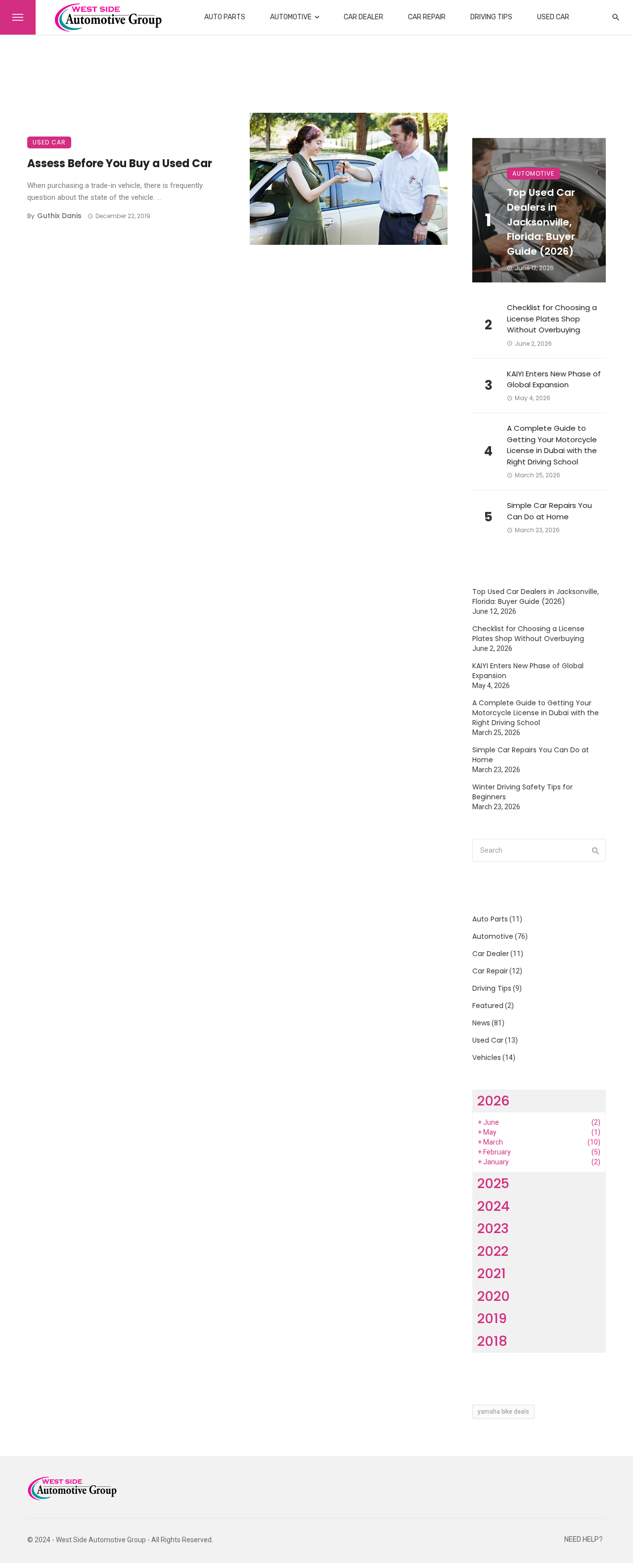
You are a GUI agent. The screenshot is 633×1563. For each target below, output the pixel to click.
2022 (492, 1251)
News (481, 1023)
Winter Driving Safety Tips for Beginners (522, 792)
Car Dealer (363, 17)
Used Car (553, 17)
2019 (492, 1318)
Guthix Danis (59, 216)
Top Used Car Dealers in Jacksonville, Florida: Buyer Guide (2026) (541, 222)
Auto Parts (224, 17)
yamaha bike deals (503, 1411)
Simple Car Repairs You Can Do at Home (549, 511)
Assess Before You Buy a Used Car (119, 163)
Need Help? (583, 1539)
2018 (492, 1341)
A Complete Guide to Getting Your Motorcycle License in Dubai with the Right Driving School (552, 445)
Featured (487, 1006)
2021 (491, 1273)
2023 (493, 1228)
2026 (493, 1100)
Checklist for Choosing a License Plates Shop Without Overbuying (552, 318)
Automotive (291, 17)
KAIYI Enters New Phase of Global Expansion (554, 379)
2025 (493, 1183)
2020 (493, 1296)
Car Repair (427, 17)
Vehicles (486, 1057)
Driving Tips (491, 17)
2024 (493, 1206)
